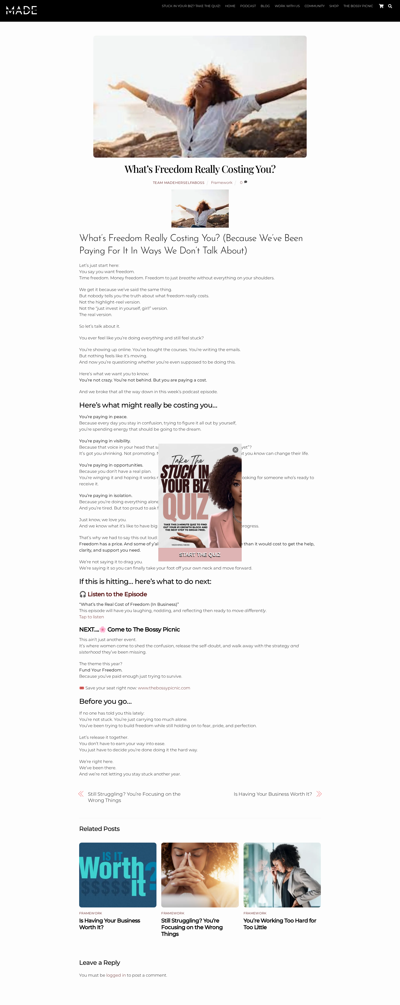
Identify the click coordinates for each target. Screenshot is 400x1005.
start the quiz (200, 554)
